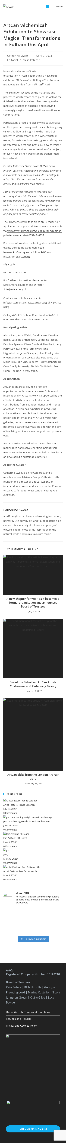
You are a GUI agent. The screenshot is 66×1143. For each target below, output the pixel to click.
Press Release (31, 60)
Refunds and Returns (18, 1018)
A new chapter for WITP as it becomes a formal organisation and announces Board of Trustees (33, 603)
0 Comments (10, 812)
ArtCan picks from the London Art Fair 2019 (33, 776)
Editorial (12, 60)
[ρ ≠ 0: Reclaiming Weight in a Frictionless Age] (27, 817)
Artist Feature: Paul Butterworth (20, 871)
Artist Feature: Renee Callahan (19, 804)
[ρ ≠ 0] (7, 850)
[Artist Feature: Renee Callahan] (20, 800)
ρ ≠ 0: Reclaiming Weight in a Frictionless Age (26, 821)
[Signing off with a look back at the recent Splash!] (33, 920)
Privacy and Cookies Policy (21, 1025)
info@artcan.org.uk (15, 289)
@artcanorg (23, 256)
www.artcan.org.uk (39, 302)
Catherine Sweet (17, 55)
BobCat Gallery (40, 481)
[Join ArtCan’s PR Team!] (16, 833)
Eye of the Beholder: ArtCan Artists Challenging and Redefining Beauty (33, 684)
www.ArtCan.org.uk (17, 252)
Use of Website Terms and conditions (28, 1012)
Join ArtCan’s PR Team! (15, 838)
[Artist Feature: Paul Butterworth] (21, 867)
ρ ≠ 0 (5, 854)
